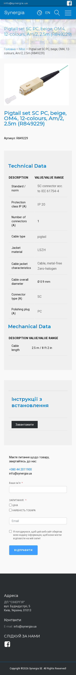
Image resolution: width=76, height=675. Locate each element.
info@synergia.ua (16, 3)
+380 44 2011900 (20, 469)
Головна (10, 49)
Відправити (23, 550)
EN (47, 13)
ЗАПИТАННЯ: (16, 500)
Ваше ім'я (14, 483)
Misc (22, 49)
